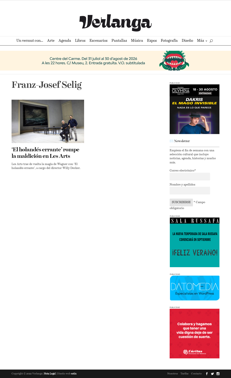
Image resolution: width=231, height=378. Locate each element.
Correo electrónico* (183, 170)
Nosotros (172, 373)
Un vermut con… (29, 41)
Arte (51, 41)
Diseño (187, 41)
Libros (80, 41)
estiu (74, 374)
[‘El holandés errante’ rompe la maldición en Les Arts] (48, 121)
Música (137, 41)
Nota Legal (50, 374)
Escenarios (99, 41)
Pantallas (119, 41)
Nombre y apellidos (182, 184)
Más (200, 41)
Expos (152, 41)
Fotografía (169, 41)
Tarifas (184, 373)
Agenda (64, 41)
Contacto (196, 373)
